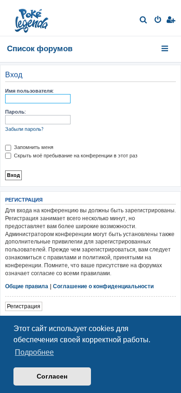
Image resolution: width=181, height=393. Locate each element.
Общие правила (26, 286)
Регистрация (23, 306)
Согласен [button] (52, 376)
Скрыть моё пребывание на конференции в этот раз (75, 155)
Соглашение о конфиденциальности (103, 286)
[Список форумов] (32, 18)
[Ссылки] (165, 48)
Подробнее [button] (34, 352)
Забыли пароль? (24, 129)
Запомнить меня (33, 147)
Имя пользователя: (29, 91)
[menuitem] (144, 20)
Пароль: (15, 111)
